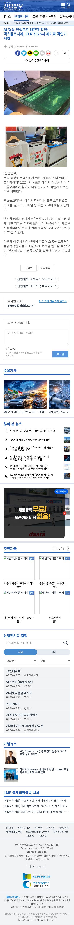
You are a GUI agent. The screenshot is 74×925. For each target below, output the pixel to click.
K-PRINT (12, 703)
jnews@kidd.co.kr (21, 305)
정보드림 (43, 835)
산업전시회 (21, 16)
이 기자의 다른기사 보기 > (53, 301)
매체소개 (9, 827)
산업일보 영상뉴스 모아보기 (35, 279)
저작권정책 (64, 827)
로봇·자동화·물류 (44, 16)
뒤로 (29, 268)
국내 (20, 652)
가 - (58, 53)
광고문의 (31, 835)
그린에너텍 (13, 671)
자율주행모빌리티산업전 (22, 715)
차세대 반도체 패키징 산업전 (24, 725)
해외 (54, 652)
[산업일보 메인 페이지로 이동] (13, 5)
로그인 (60, 354)
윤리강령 (50, 827)
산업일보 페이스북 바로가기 (35, 286)
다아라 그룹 (35, 866)
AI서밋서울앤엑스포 (19, 693)
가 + (66, 53)
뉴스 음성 (34, 60)
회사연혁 (38, 827)
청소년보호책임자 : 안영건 (37, 831)
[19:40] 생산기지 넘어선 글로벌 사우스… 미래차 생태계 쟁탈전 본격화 (41, 22)
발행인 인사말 (24, 827)
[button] (42, 53)
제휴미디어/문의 (61, 831)
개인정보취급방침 (14, 831)
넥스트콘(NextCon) (19, 682)
